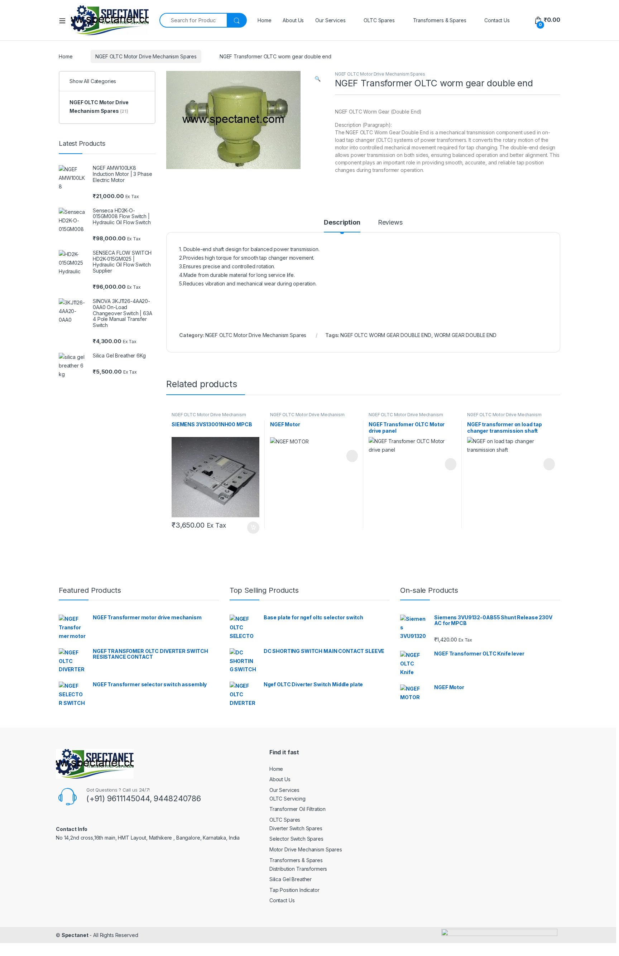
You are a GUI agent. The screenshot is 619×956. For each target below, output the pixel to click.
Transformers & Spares (439, 20)
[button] (318, 79)
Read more (352, 456)
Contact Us (497, 20)
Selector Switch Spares (296, 839)
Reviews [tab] (390, 222)
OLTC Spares (379, 20)
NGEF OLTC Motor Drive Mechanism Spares (146, 56)
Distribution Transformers (298, 869)
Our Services (330, 20)
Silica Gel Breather (290, 879)
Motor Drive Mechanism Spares (305, 849)
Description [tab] (342, 222)
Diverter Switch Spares (295, 828)
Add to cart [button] (253, 528)
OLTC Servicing (287, 799)
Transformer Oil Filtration (297, 809)
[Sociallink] (68, 854)
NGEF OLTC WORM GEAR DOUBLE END (385, 335)
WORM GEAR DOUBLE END (465, 335)
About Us (293, 20)
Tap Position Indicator (294, 890)
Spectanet (75, 935)
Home (264, 20)
